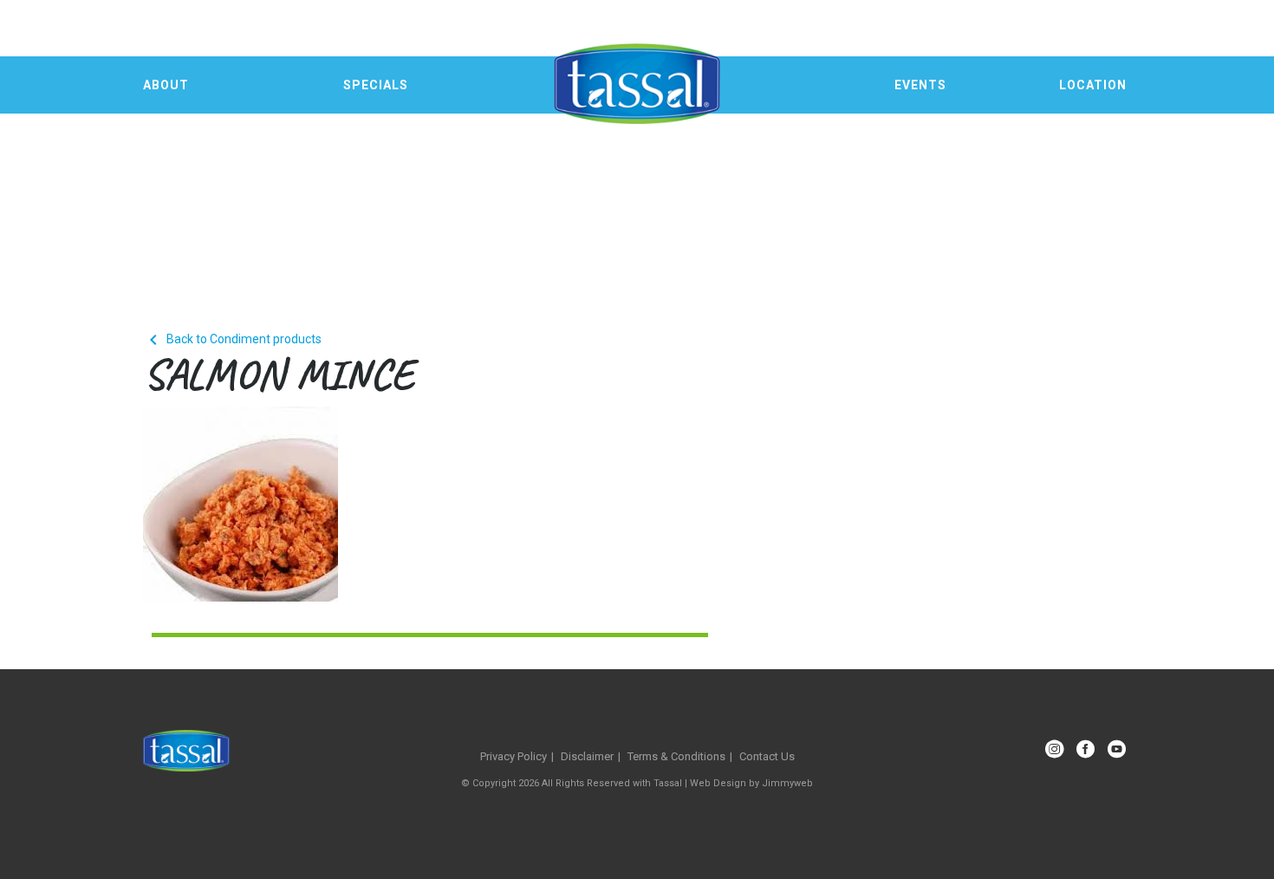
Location (1093, 85)
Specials (375, 85)
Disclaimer (587, 756)
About (166, 85)
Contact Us (767, 756)
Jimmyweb (787, 783)
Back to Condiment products (232, 339)
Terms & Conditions (676, 756)
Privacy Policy (513, 756)
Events (920, 85)
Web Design (718, 783)
